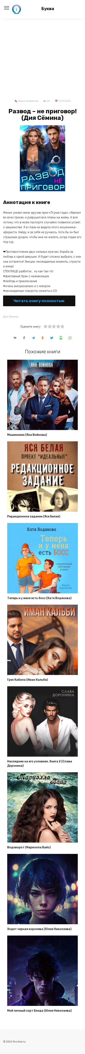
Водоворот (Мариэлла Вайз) (29, 847)
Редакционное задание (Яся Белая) (33, 516)
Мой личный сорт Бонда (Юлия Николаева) (39, 1011)
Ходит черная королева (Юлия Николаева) (39, 929)
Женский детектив (28, 101)
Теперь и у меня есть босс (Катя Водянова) (39, 598)
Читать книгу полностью (38, 300)
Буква (47, 8)
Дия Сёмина (10, 316)
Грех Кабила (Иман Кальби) (27, 680)
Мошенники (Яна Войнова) (27, 435)
